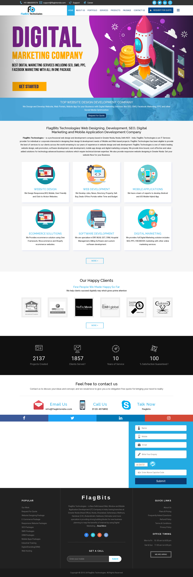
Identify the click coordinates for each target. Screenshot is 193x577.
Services (104, 10)
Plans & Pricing (165, 511)
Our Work (25, 507)
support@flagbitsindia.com (54, 3)
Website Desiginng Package (33, 515)
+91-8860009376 (31, 3)
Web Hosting (27, 551)
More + (95, 261)
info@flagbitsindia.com (59, 409)
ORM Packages (28, 535)
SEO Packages (28, 527)
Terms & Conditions (163, 523)
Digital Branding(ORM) (31, 547)
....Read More (101, 526)
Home (70, 10)
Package (127, 10)
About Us (80, 10)
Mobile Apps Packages (31, 539)
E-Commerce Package (31, 519)
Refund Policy (165, 519)
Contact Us (139, 10)
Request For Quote (162, 10)
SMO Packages (28, 531)
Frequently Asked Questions (159, 515)
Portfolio (92, 10)
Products (115, 10)
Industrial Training (29, 543)
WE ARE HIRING (160, 553)
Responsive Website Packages (34, 523)
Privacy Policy (165, 527)
